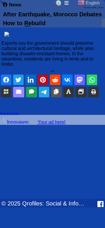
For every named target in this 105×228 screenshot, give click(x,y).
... (52, 69)
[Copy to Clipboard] (56, 92)
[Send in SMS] (31, 92)
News (15, 4)
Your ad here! (51, 122)
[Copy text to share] (68, 92)
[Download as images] (81, 92)
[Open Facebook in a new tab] (100, 204)
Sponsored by (9, 113)
